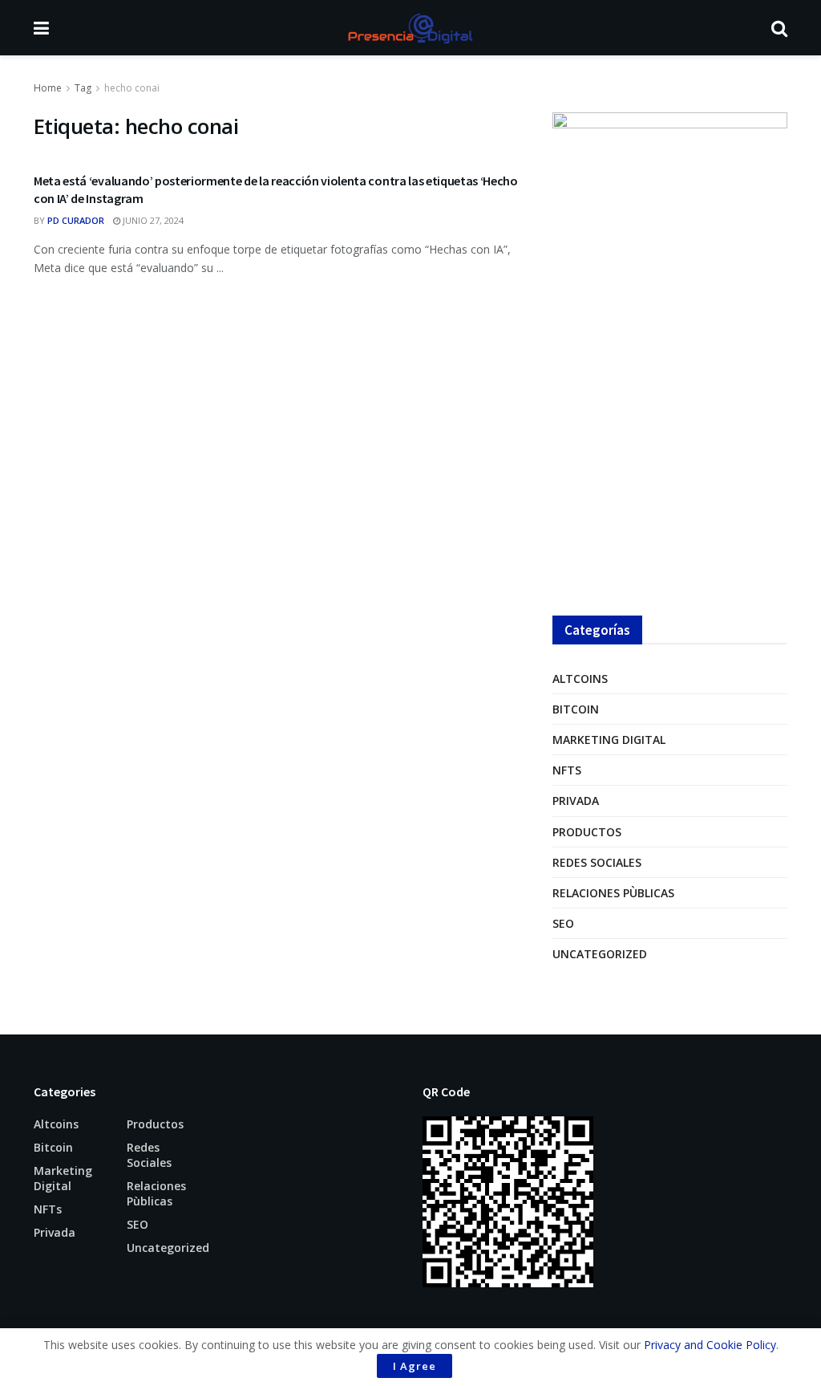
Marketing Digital (608, 739)
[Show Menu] (41, 27)
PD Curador (75, 220)
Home (48, 88)
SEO (563, 923)
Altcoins (580, 678)
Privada (575, 800)
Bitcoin (575, 709)
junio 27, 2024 (152, 220)
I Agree (414, 1366)
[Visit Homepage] (409, 28)
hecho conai (132, 88)
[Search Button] (779, 27)
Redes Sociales (596, 862)
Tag (83, 88)
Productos (586, 831)
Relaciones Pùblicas (613, 892)
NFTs (566, 770)
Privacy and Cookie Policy (710, 1344)
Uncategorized (599, 953)
